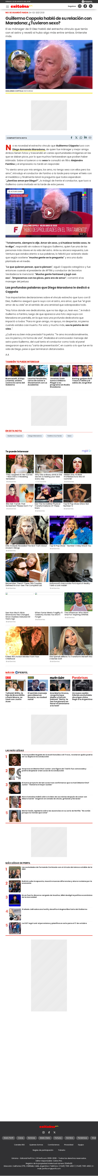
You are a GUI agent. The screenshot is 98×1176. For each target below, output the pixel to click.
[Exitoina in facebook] (85, 6)
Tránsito (61, 1150)
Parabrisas (82, 1138)
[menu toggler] (7, 6)
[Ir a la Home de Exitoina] (22, 7)
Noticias (31, 1138)
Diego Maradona (35, 436)
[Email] (90, 138)
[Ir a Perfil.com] (87, 2)
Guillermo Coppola (15, 436)
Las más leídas (14, 750)
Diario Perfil (8, 1138)
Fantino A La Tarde (55, 436)
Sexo (69, 436)
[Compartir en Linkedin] (85, 137)
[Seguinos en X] (91, 6)
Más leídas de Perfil (17, 863)
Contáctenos (53, 1145)
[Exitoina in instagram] (80, 6)
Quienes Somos (36, 1145)
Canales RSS (19, 1145)
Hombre (69, 1138)
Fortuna (58, 1138)
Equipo (81, 1145)
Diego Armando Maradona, (29, 149)
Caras (20, 1138)
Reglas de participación (43, 1150)
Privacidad (68, 1145)
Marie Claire (45, 1138)
